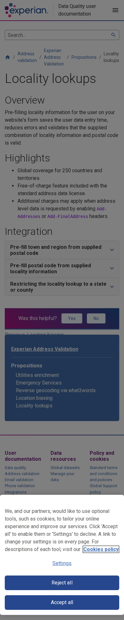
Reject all (62, 583)
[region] (62, 555)
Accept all (62, 602)
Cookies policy (101, 549)
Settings (62, 563)
